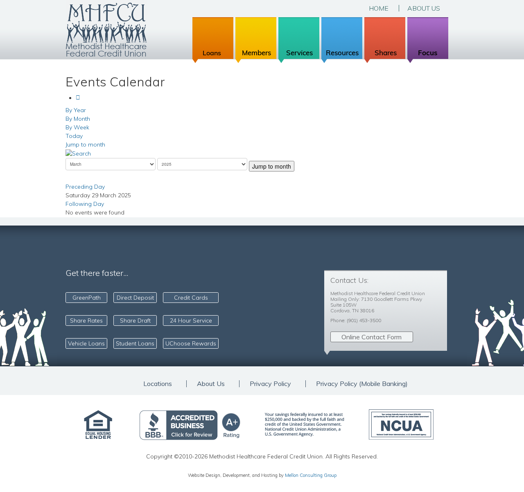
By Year (76, 110)
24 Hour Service (191, 320)
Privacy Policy (270, 383)
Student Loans (135, 343)
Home (378, 8)
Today (74, 136)
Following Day (85, 204)
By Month (78, 118)
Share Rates (86, 320)
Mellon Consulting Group (311, 475)
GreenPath (86, 297)
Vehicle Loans (86, 343)
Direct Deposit (135, 297)
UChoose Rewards (190, 343)
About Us (423, 8)
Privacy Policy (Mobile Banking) (362, 383)
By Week (77, 127)
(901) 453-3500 (364, 320)
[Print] (80, 98)
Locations (157, 383)
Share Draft (135, 320)
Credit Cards (191, 297)
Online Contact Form (371, 337)
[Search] (78, 153)
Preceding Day (85, 186)
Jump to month (85, 144)
